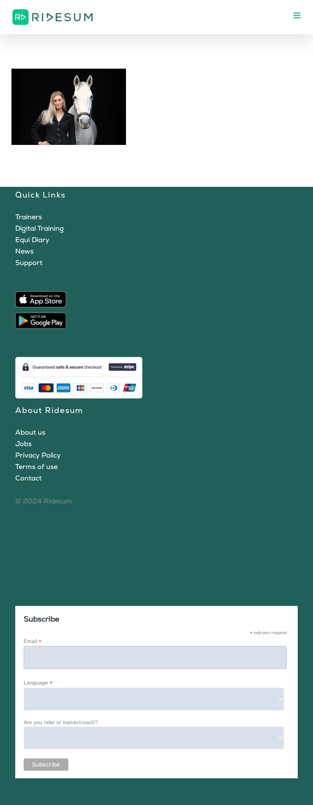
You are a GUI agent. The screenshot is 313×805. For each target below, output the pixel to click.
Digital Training (39, 228)
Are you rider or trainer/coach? (61, 722)
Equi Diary (32, 239)
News (24, 251)
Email (33, 641)
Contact (28, 478)
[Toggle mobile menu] (298, 15)
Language (38, 682)
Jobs (23, 443)
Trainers (28, 216)
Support (28, 262)
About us (30, 432)
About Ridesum (49, 410)
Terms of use (36, 466)
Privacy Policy (38, 455)
